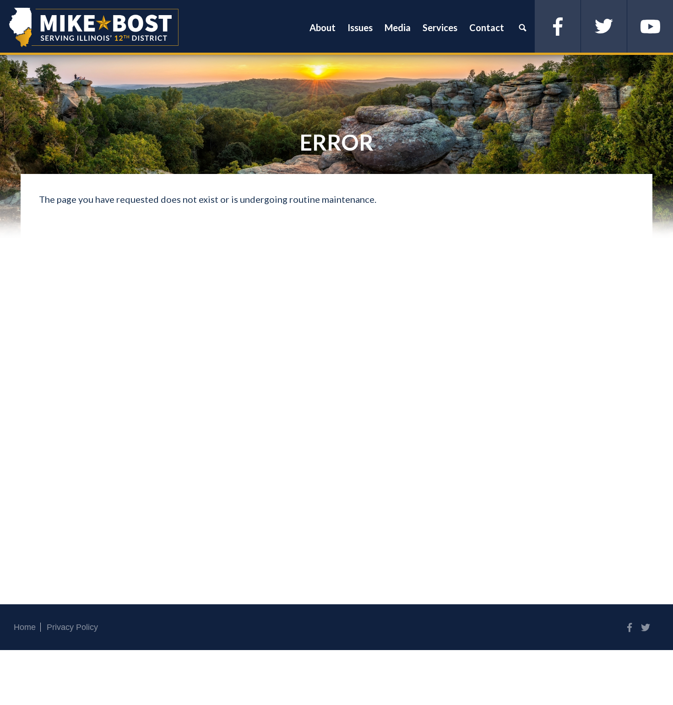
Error (337, 142)
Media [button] (398, 27)
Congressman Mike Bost (94, 27)
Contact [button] (486, 27)
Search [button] (522, 27)
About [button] (322, 27)
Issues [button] (360, 27)
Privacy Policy (72, 627)
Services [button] (440, 27)
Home (25, 627)
